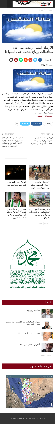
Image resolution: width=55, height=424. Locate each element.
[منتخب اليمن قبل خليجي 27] (47, 336)
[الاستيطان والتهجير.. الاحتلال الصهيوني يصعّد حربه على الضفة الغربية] (39, 172)
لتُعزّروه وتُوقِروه (33, 310)
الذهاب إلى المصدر (45, 116)
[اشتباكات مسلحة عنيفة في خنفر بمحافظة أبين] (15, 172)
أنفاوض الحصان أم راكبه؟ (30, 345)
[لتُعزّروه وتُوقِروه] (47, 313)
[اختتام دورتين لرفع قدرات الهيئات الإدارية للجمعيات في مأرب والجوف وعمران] (39, 199)
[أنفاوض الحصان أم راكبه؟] (47, 347)
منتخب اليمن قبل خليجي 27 (29, 333)
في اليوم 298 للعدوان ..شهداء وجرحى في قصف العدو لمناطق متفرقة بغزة (42, 140)
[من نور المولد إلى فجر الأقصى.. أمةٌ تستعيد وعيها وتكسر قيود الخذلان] (47, 325)
